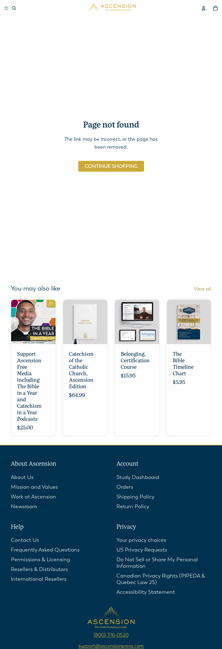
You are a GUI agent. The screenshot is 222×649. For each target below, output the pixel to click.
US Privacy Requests (141, 550)
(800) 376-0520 (111, 635)
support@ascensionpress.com (111, 646)
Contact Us (25, 540)
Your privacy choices (141, 540)
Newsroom (24, 506)
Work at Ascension (33, 497)
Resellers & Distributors (39, 569)
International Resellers (39, 579)
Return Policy (132, 506)
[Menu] (6, 8)
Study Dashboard (137, 477)
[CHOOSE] (47, 336)
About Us (22, 477)
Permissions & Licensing (40, 560)
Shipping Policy (135, 497)
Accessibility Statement (145, 592)
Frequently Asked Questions (45, 550)
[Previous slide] (69, 322)
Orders (124, 487)
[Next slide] (101, 322)
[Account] (204, 8)
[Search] (14, 8)
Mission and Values (34, 487)
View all (202, 289)
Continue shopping (111, 166)
